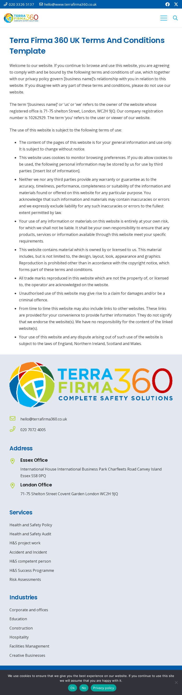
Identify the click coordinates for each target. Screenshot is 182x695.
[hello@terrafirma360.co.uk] (14, 418)
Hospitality (19, 637)
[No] (176, 682)
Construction (21, 628)
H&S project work (25, 543)
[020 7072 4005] (14, 429)
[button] (175, 18)
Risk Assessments (25, 579)
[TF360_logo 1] (21, 18)
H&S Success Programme (31, 570)
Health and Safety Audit (30, 533)
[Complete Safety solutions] (91, 384)
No (84, 688)
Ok (72, 688)
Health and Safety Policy (30, 524)
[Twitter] (176, 4)
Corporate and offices (28, 609)
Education (18, 618)
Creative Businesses (27, 655)
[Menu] (163, 18)
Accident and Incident (28, 552)
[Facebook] (167, 4)
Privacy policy (103, 688)
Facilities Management (29, 646)
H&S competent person (30, 561)
